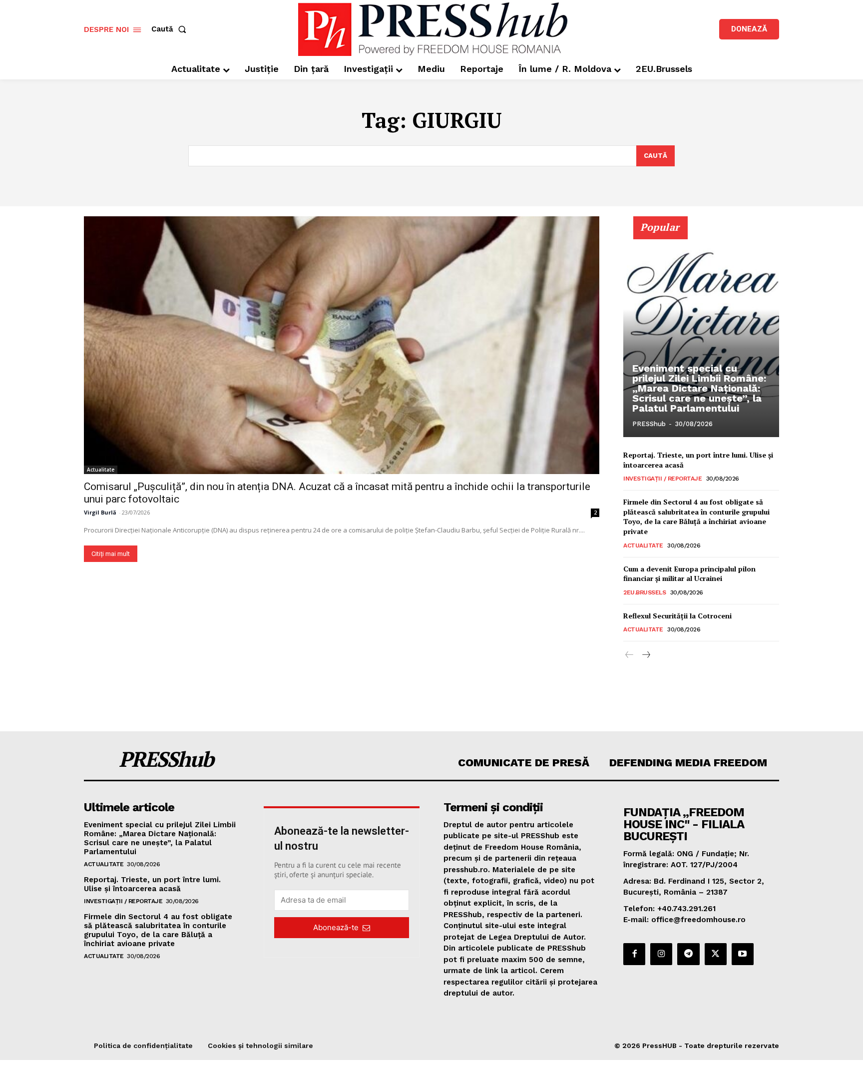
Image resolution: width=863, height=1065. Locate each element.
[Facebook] (634, 954)
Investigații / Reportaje (662, 478)
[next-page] (645, 655)
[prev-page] (629, 655)
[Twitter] (716, 954)
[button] (170, 29)
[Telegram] (688, 954)
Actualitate (100, 469)
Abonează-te (336, 927)
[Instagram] (661, 954)
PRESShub (649, 424)
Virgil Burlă (100, 512)
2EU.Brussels (644, 592)
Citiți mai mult (110, 553)
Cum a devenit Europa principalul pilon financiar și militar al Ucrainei (689, 573)
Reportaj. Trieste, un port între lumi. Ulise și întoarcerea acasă (152, 884)
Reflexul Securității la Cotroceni (677, 615)
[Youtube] (743, 954)
